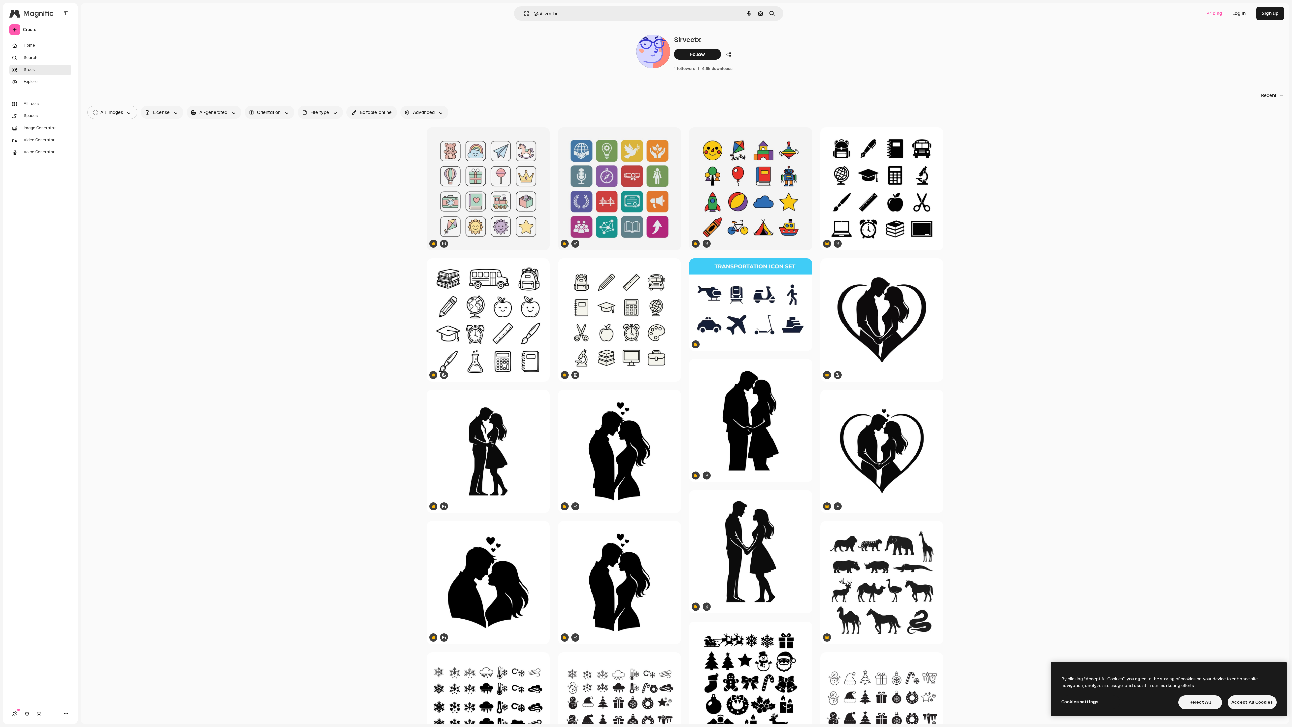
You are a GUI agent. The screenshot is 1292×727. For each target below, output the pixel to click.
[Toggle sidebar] (66, 13)
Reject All (1200, 702)
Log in (1239, 13)
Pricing (1214, 13)
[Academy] (27, 713)
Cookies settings (1079, 702)
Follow (697, 54)
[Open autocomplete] (523, 13)
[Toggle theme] (39, 713)
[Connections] (14, 713)
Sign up (1270, 13)
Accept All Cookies (1252, 702)
